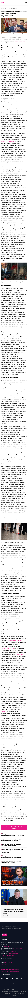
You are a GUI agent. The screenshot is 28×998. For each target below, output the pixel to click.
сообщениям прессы (7, 648)
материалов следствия (15, 640)
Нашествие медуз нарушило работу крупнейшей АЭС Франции (12, 839)
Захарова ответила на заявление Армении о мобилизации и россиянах (12, 834)
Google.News (5, 964)
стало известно (20, 42)
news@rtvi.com (14, 950)
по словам (20, 654)
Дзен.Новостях (8, 962)
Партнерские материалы (8, 955)
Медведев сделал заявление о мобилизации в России (11, 861)
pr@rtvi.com (13, 951)
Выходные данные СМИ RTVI (8, 924)
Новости (6, 907)
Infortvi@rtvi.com (17, 948)
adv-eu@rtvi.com (13, 953)
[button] (26, 2)
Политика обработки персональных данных (12, 928)
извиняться (14, 511)
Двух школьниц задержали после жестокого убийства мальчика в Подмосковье (12, 851)
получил (3, 711)
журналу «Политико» (7, 141)
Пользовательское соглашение (8, 926)
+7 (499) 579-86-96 (9, 946)
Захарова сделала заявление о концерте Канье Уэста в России (11, 856)
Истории (4, 8)
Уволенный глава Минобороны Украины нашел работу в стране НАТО (13, 911)
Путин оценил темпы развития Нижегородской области (11, 844)
